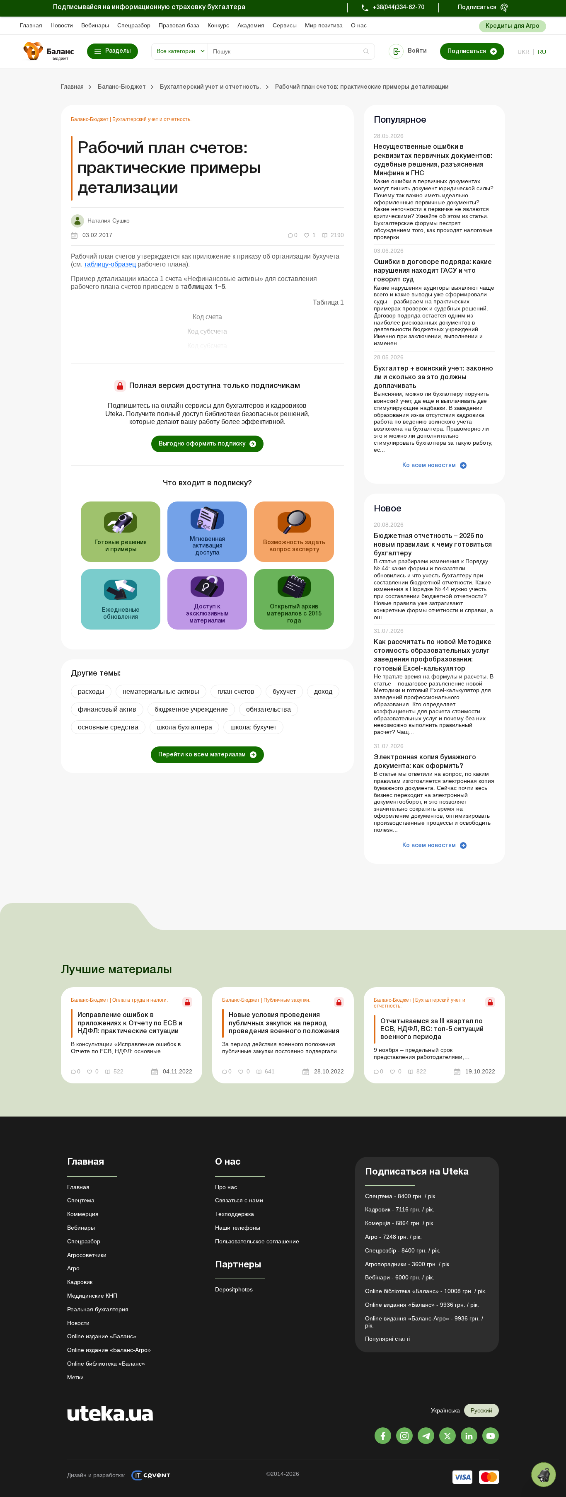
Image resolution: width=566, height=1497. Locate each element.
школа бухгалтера (184, 727)
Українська (445, 1410)
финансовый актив (107, 709)
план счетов (236, 691)
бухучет (284, 691)
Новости (62, 25)
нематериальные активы (161, 691)
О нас (359, 25)
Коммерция (83, 1214)
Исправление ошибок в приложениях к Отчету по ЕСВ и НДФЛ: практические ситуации (129, 1023)
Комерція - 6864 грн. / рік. (400, 1223)
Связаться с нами (239, 1200)
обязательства (268, 709)
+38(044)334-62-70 (398, 7)
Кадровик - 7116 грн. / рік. (399, 1209)
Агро (73, 1268)
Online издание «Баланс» (101, 1336)
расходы (91, 691)
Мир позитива (324, 25)
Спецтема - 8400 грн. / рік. (401, 1196)
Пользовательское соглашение (257, 1241)
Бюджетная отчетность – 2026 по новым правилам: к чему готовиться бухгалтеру (433, 545)
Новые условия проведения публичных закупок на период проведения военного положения (284, 1023)
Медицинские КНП (92, 1295)
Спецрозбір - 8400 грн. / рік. (402, 1250)
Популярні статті (387, 1338)
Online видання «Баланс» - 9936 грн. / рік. (422, 1304)
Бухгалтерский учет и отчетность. (151, 119)
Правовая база (179, 25)
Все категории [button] (176, 51)
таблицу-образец (110, 264)
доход (323, 691)
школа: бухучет (253, 727)
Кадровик (79, 1282)
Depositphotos (234, 1289)
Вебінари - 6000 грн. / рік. (399, 1277)
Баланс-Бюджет (90, 119)
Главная (31, 25)
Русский (481, 1410)
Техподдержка (234, 1214)
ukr (524, 51)
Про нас (226, 1187)
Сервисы (285, 25)
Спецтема (80, 1200)
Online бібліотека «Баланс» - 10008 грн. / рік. (425, 1291)
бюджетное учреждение (191, 709)
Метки (75, 1377)
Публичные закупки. (287, 1000)
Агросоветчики (86, 1255)
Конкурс (218, 25)
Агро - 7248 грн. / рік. (393, 1236)
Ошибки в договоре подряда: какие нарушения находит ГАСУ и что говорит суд (433, 271)
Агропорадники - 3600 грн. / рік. (408, 1264)
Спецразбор (133, 25)
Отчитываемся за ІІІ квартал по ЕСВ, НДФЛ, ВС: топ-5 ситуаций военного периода (432, 1029)
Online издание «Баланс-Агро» (109, 1350)
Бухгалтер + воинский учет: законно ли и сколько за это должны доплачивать (433, 377)
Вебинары (95, 25)
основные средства (108, 727)
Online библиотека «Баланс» (106, 1363)
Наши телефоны (237, 1227)
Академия (250, 25)
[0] (543, 1474)
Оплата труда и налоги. (140, 1000)
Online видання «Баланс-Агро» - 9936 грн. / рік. (424, 1322)
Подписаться (477, 7)
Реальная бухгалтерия (97, 1309)
